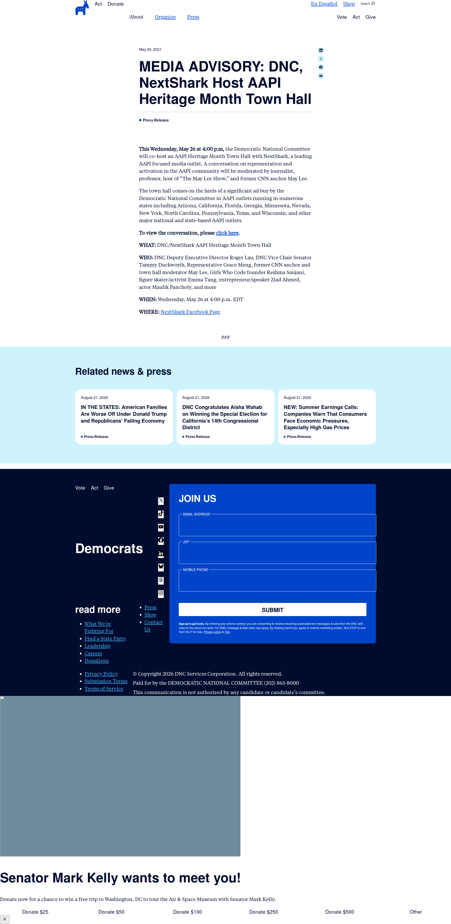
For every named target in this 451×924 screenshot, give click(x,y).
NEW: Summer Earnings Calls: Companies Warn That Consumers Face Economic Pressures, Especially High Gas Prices (325, 417)
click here (227, 233)
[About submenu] (146, 17)
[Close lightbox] (4, 919)
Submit (273, 610)
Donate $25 (35, 911)
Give (370, 16)
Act (98, 3)
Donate (116, 3)
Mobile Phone (195, 569)
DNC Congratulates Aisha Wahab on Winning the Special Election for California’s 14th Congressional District (224, 417)
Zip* (186, 541)
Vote (342, 16)
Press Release (156, 120)
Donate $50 (111, 911)
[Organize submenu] (179, 17)
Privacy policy (213, 632)
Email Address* (197, 514)
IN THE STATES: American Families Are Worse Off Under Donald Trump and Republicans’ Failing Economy (124, 414)
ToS (227, 632)
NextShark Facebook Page (190, 312)
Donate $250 (263, 911)
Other (416, 911)
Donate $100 (187, 911)
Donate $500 (339, 911)
